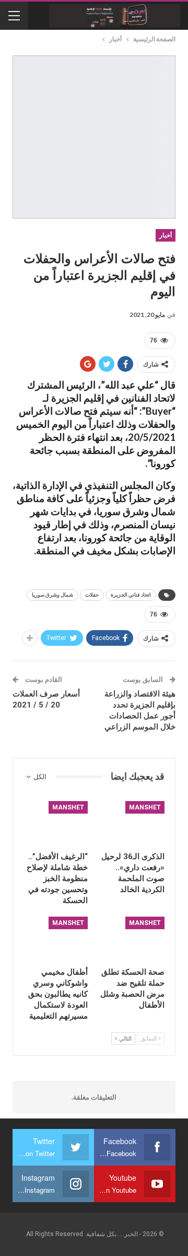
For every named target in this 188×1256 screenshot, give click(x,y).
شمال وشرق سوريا (52, 595)
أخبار (165, 235)
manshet (145, 807)
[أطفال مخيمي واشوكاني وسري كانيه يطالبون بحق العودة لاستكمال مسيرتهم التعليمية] (56, 939)
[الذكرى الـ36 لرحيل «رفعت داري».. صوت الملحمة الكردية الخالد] (132, 823)
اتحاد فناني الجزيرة (131, 595)
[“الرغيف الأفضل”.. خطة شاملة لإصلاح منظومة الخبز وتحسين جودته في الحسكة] (56, 823)
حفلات (92, 595)
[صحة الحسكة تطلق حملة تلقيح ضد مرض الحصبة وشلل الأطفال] (132, 939)
